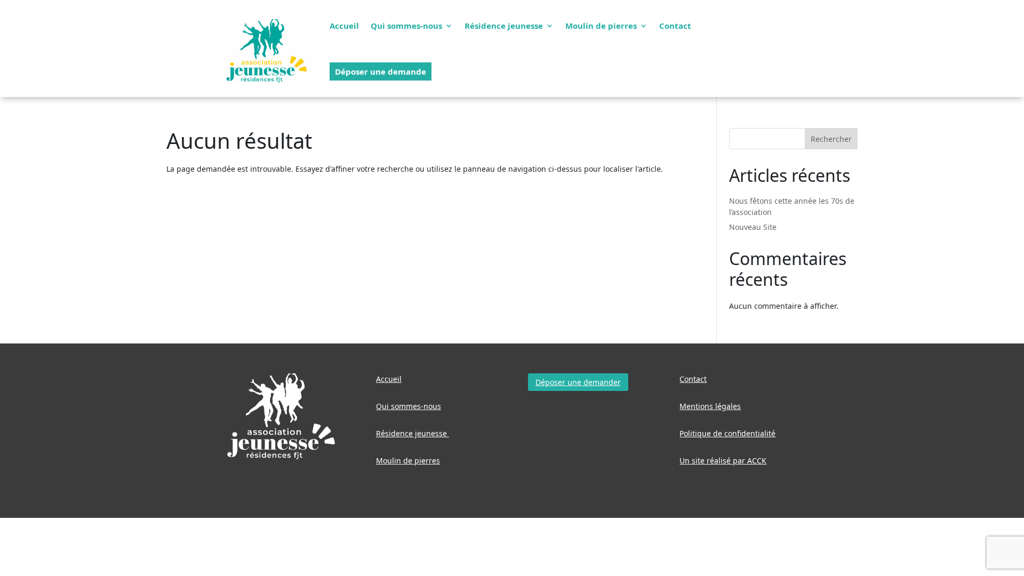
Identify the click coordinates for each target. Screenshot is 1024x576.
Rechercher (831, 139)
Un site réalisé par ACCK (722, 460)
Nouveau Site (753, 227)
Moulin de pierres (601, 25)
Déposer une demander (578, 382)
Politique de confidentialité (727, 433)
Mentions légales (710, 406)
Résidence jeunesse (504, 25)
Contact (675, 25)
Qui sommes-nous (406, 25)
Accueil (344, 25)
